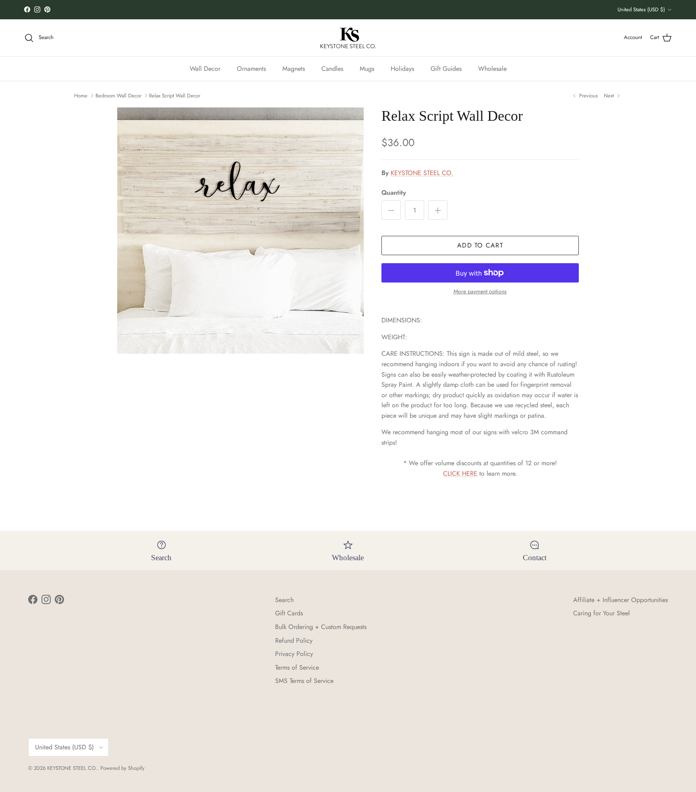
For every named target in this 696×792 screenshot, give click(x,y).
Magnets (293, 68)
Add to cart (480, 245)
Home (80, 95)
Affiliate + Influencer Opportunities (620, 599)
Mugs (367, 68)
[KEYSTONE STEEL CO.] (348, 37)
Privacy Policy (294, 653)
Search (284, 599)
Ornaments (251, 68)
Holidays (402, 68)
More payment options (480, 291)
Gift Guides (446, 68)
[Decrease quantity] (391, 210)
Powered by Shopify (122, 768)
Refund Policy (294, 640)
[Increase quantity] (437, 210)
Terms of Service (297, 667)
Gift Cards (289, 613)
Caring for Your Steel (601, 613)
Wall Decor (205, 68)
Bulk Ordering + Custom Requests (321, 626)
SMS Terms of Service (304, 680)
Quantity (393, 192)
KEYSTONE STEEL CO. (422, 172)
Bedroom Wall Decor (118, 95)
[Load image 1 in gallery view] (240, 230)
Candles (332, 68)
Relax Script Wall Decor (174, 95)
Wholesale (492, 68)
